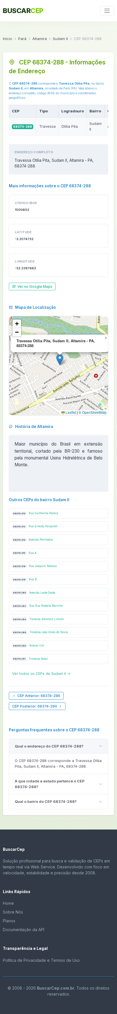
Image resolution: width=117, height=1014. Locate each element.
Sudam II (60, 38)
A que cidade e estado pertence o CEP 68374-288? (50, 784)
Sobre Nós (13, 912)
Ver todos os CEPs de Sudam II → (41, 673)
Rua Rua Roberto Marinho (38, 605)
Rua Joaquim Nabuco (35, 566)
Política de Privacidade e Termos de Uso (41, 960)
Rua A (25, 553)
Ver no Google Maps (34, 286)
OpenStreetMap (94, 412)
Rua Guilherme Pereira (35, 513)
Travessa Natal (30, 658)
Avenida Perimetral (33, 539)
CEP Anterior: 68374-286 (38, 696)
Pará (22, 38)
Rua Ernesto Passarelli (35, 526)
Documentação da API (23, 929)
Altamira (39, 38)
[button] (59, 360)
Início (7, 38)
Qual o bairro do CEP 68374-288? (46, 801)
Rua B (25, 579)
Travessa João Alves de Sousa (40, 632)
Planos (9, 920)
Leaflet (70, 412)
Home (8, 903)
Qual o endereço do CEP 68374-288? (49, 746)
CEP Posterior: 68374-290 (34, 706)
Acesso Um (28, 645)
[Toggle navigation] (107, 11)
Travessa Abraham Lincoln (38, 619)
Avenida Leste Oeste (34, 592)
